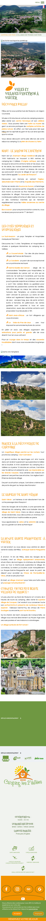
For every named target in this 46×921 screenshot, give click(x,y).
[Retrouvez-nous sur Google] (39, 889)
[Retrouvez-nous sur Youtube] (23, 899)
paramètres (33, 909)
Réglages (38, 913)
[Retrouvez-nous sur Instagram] (17, 889)
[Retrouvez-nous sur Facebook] (6, 889)
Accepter (17, 913)
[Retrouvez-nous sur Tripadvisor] (28, 889)
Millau (4, 132)
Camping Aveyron (8, 35)
